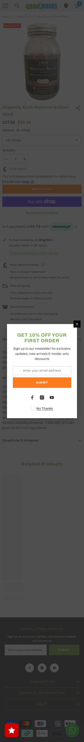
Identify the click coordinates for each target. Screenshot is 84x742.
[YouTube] (52, 397)
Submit (42, 382)
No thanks (44, 408)
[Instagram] (42, 397)
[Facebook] (32, 397)
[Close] (77, 324)
